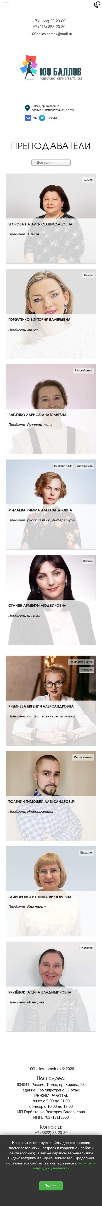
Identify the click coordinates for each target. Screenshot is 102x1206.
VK (35, 117)
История (87, 669)
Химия (88, 179)
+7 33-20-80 (49, 21)
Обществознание (81, 661)
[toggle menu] (6, 4)
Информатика (83, 757)
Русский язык (84, 370)
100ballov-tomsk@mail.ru (51, 34)
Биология (86, 852)
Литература (85, 465)
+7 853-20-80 (49, 26)
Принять (51, 1186)
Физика (88, 561)
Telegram (53, 117)
